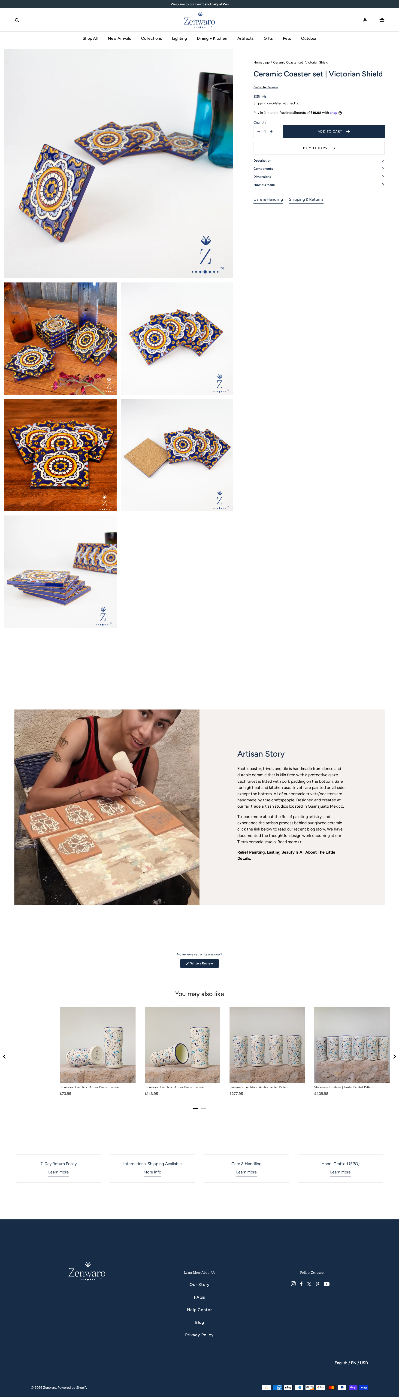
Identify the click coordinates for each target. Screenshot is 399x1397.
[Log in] (365, 20)
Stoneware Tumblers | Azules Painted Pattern (89, 1087)
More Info (152, 1172)
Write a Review (204, 964)
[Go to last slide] (4, 1056)
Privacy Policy (199, 1334)
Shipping (260, 103)
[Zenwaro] (199, 20)
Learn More (58, 1172)
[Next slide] (394, 1056)
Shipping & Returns (306, 199)
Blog (199, 1322)
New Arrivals (119, 38)
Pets (287, 38)
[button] (17, 20)
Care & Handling (268, 199)
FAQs (199, 1297)
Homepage (262, 62)
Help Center (199, 1309)
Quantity (260, 122)
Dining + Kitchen (212, 38)
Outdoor (309, 38)
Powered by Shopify (73, 1387)
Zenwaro (49, 1387)
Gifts (268, 38)
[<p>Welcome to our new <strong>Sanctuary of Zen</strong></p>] (199, 4)
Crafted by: (266, 87)
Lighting (179, 38)
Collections (151, 38)
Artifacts (245, 38)
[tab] (195, 1108)
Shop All (90, 38)
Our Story (200, 1284)
